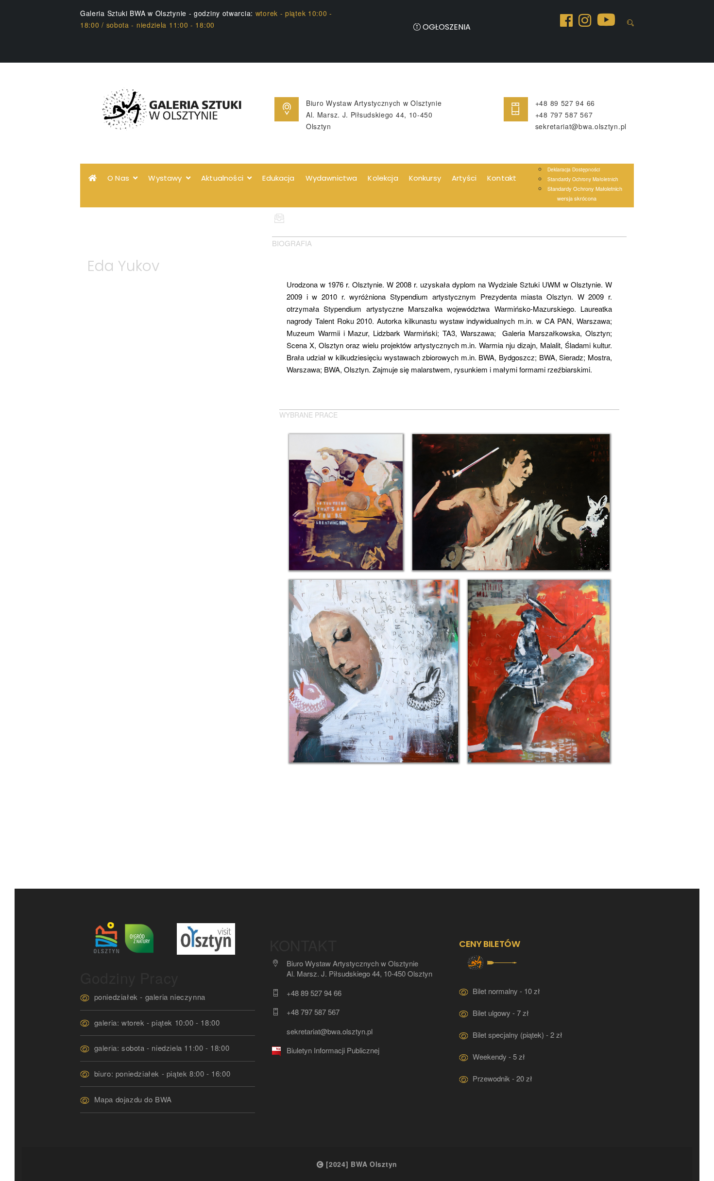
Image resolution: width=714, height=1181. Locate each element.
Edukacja (278, 178)
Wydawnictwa (331, 178)
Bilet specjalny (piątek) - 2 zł (517, 1034)
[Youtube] (606, 19)
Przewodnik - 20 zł (502, 1078)
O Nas (120, 178)
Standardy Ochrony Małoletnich (582, 179)
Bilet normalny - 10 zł (506, 991)
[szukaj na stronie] (630, 23)
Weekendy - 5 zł (499, 1056)
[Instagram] (584, 19)
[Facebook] (566, 19)
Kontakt (501, 178)
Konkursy (425, 178)
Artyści (464, 178)
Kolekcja (383, 178)
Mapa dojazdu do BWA (133, 1099)
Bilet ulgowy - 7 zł (501, 1013)
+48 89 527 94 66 (565, 103)
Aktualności (224, 178)
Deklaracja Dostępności (573, 169)
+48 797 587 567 (564, 114)
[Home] (92, 178)
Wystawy (167, 178)
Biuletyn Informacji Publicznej (333, 1050)
